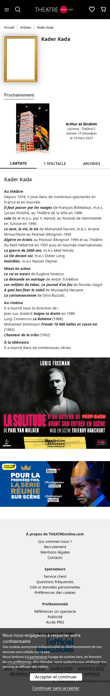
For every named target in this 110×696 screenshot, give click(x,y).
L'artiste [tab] (18, 163)
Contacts (55, 557)
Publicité (55, 616)
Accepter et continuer (56, 677)
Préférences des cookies (55, 592)
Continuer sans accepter (56, 688)
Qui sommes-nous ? (55, 541)
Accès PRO (55, 622)
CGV (33, 587)
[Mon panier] (103, 10)
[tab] (55, 163)
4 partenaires (37, 656)
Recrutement (55, 546)
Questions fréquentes (55, 581)
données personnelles (61, 587)
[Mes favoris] (92, 10)
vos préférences (19, 661)
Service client (55, 576)
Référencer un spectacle (55, 611)
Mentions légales (55, 552)
